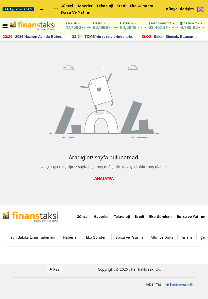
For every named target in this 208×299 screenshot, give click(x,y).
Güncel (66, 6)
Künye (172, 9)
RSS (56, 269)
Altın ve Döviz (162, 237)
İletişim (187, 9)
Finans (187, 237)
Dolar (72, 23)
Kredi (121, 6)
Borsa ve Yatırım (76, 12)
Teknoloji (104, 6)
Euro (98, 23)
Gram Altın (191, 23)
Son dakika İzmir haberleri (32, 237)
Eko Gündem (141, 6)
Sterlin (128, 23)
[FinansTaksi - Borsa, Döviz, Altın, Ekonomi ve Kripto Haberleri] (30, 216)
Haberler (85, 6)
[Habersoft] (181, 284)
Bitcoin (161, 23)
